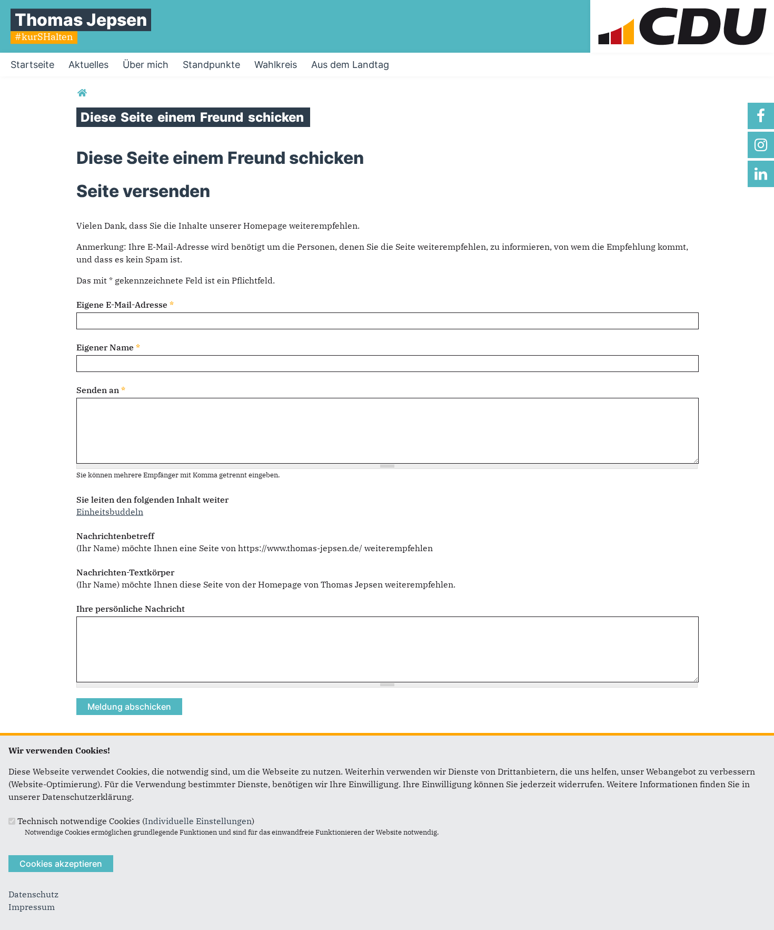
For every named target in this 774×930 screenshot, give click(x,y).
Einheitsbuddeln (109, 511)
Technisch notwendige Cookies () (135, 821)
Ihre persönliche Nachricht (130, 608)
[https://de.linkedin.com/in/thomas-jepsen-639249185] (761, 174)
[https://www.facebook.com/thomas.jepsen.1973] (761, 116)
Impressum (31, 907)
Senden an (100, 390)
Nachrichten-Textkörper (125, 572)
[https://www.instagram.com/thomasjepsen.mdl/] (761, 145)
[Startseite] (682, 6)
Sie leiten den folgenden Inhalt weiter (152, 499)
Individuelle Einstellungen (198, 821)
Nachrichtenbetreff (115, 536)
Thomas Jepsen (81, 19)
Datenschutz (33, 894)
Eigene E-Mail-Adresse (125, 304)
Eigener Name (108, 347)
